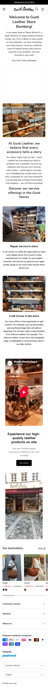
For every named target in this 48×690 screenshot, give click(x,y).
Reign (5, 582)
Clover (27, 582)
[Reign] (12, 567)
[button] (43, 9)
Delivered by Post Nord (24, 2)
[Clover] (34, 567)
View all (42, 548)
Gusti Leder (12, 683)
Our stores (24, 463)
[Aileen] (47, 590)
